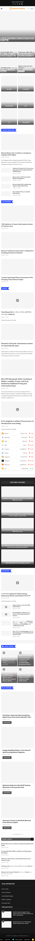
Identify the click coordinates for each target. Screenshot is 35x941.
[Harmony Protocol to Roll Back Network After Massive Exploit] (17, 813)
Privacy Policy (5, 889)
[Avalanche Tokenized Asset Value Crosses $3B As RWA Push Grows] (17, 494)
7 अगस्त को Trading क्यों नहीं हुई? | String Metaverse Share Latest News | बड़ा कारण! (15, 595)
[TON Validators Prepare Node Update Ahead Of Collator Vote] (17, 214)
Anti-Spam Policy (6, 903)
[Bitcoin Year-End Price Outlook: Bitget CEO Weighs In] (6, 178)
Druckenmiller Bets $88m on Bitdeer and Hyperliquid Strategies (8, 53)
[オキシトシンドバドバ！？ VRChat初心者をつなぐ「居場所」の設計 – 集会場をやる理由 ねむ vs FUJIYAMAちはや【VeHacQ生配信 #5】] (6, 623)
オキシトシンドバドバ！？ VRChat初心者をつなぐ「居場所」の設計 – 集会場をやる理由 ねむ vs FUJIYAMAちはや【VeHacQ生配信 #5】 (23, 623)
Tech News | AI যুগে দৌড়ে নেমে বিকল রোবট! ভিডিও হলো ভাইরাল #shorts (9, 69)
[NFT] (26, 100)
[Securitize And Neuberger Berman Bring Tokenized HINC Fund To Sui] (17, 525)
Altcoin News (6, 201)
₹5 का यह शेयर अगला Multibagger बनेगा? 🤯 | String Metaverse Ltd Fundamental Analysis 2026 (23, 633)
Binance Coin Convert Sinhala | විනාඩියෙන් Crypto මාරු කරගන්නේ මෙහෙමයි (16, 872)
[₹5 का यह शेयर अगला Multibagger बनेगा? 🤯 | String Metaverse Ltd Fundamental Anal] (6, 633)
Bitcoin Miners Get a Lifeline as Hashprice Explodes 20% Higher (16, 154)
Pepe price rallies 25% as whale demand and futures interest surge (26, 53)
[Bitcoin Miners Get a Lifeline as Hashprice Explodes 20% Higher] (17, 26)
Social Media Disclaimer (7, 896)
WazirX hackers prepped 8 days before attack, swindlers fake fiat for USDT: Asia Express (23, 913)
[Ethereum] (26, 83)
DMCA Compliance (6, 899)
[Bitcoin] (9, 83)
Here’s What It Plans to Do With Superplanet (21, 192)
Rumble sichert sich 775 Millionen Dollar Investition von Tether (22, 922)
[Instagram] (17, 4)
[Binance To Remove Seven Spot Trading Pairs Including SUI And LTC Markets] (17, 240)
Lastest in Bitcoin (8, 130)
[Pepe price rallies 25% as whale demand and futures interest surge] (26, 49)
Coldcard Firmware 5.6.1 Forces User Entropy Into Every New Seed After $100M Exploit (23, 170)
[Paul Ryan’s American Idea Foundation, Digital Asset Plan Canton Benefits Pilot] (17, 708)
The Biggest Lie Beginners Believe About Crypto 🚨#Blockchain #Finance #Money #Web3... (9, 677)
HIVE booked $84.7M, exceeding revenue (17, 563)
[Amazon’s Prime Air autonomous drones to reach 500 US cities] (17, 332)
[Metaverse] (26, 117)
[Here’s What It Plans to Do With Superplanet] (6, 193)
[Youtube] (21, 4)
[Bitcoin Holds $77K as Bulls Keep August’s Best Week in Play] (6, 186)
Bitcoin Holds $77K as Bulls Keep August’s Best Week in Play (22, 185)
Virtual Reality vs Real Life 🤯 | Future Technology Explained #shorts (21, 614)
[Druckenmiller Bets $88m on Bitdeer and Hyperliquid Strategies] (8, 49)
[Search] (29, 8)
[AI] (9, 117)
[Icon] (17, 300)
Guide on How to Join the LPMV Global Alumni (21, 606)
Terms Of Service (6, 892)
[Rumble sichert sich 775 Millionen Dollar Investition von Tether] (6, 924)
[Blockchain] (9, 100)
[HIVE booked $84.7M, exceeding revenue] (17, 557)
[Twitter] (15, 4)
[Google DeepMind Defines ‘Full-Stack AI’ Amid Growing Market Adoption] (17, 743)
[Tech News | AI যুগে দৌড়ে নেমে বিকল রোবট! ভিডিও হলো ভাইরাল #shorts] (8, 65)
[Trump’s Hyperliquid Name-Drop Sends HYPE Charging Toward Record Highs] (17, 267)
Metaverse (5, 571)
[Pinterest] (19, 4)
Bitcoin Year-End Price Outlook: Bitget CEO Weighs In (22, 177)
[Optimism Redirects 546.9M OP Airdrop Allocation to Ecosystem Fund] (17, 778)
